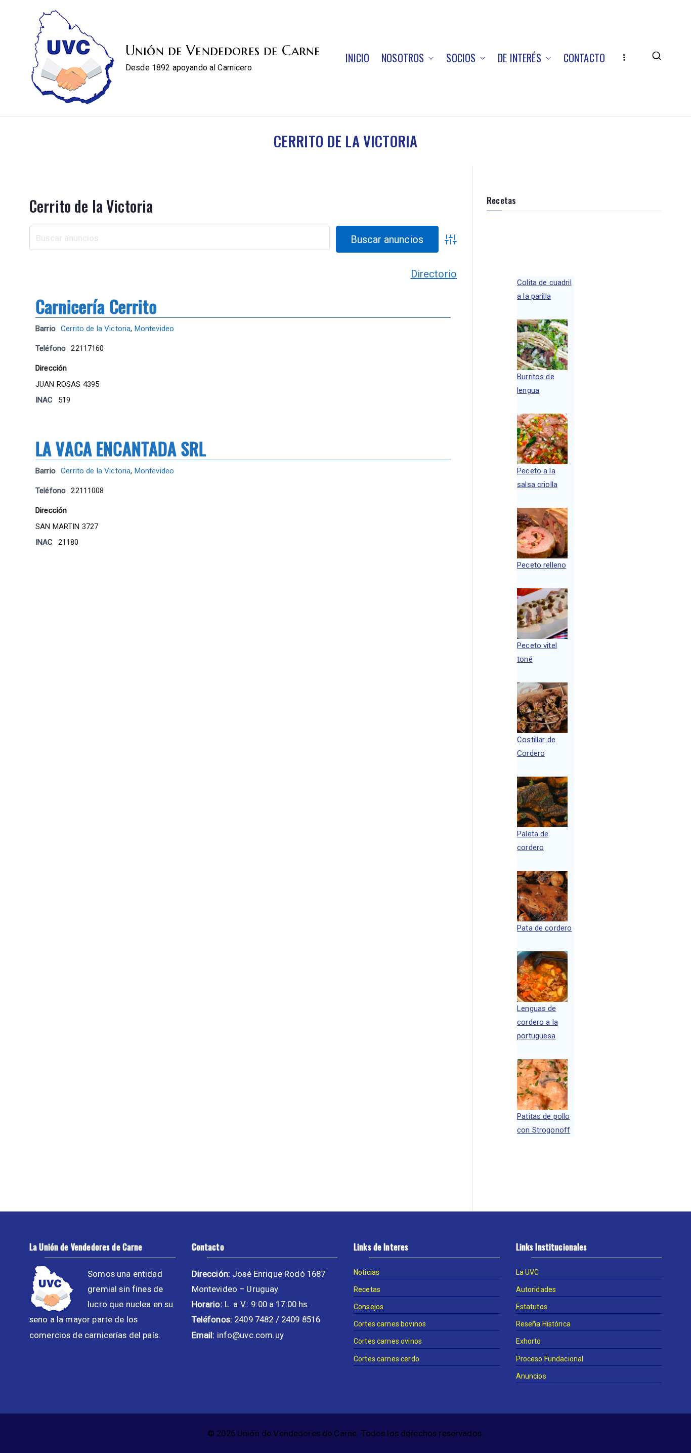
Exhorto (528, 1341)
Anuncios (531, 1376)
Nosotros (402, 57)
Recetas (367, 1289)
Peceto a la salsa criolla (537, 477)
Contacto (584, 57)
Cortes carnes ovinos (388, 1341)
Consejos (368, 1307)
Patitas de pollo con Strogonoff (543, 1123)
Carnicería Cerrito (96, 306)
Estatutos (531, 1307)
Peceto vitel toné (537, 652)
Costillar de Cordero (536, 746)
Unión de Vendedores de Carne (222, 50)
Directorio (434, 274)
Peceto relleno (541, 565)
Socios (461, 57)
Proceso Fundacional (550, 1359)
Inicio (357, 57)
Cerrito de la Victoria (91, 205)
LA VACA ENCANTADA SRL (120, 448)
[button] (429, 58)
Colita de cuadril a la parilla (544, 289)
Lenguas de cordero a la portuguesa (537, 1022)
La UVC (527, 1272)
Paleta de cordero (532, 840)
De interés (519, 57)
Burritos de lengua (535, 383)
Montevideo (155, 328)
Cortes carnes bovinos (390, 1324)
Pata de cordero (544, 928)
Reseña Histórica (543, 1324)
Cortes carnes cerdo (386, 1359)
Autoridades (536, 1289)
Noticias (366, 1272)
